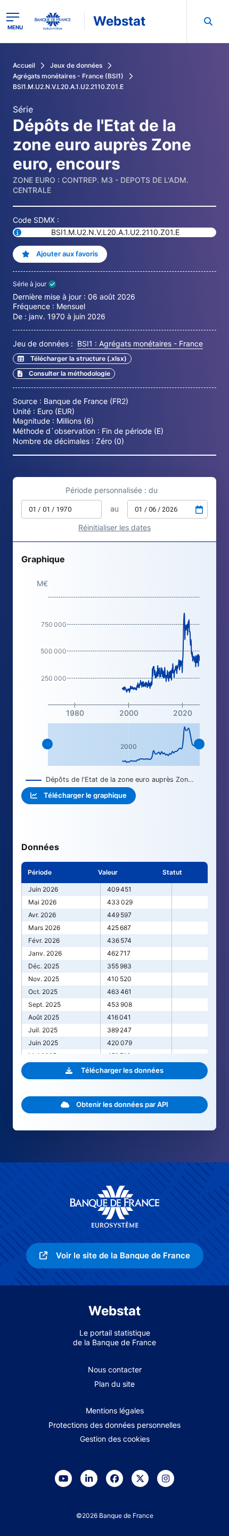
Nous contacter (115, 1369)
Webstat (119, 21)
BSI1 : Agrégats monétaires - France (140, 343)
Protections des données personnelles (114, 1424)
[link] (64, 373)
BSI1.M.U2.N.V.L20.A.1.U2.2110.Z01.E (68, 87)
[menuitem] (207, 21)
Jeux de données (76, 65)
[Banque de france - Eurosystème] (57, 21)
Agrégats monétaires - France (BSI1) (68, 76)
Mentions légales (115, 1410)
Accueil (24, 65)
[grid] (114, 958)
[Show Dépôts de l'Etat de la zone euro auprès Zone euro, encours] (110, 779)
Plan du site (114, 1383)
